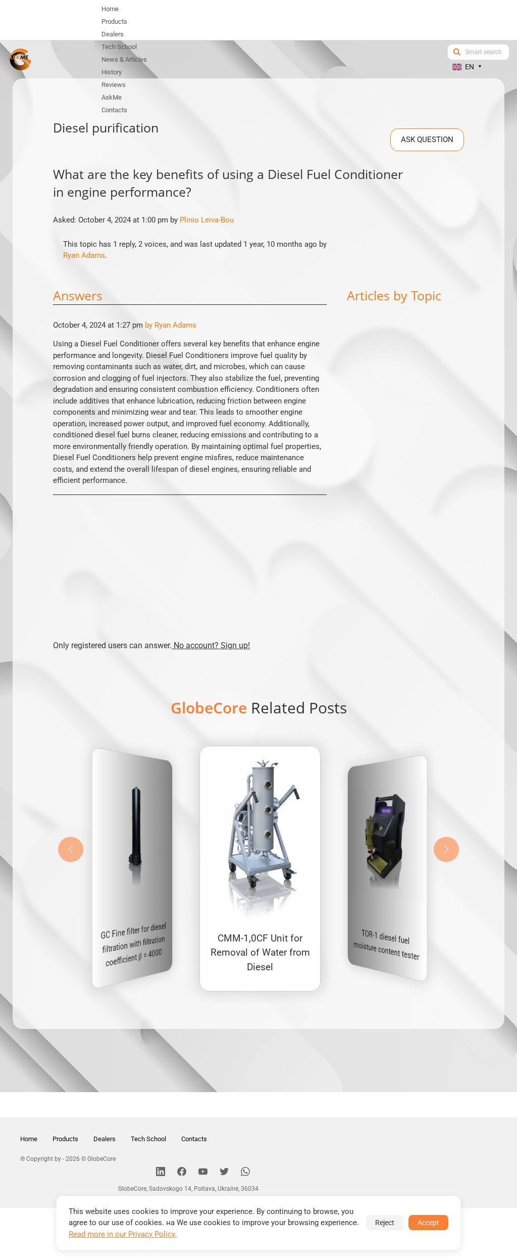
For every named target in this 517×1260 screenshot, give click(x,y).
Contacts (194, 1139)
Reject (384, 1223)
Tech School (148, 1139)
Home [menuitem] (110, 9)
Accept (428, 1223)
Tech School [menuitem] (119, 47)
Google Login (258, 449)
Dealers (104, 1139)
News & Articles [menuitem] (124, 59)
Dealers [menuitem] (112, 34)
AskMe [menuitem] (111, 97)
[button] (446, 849)
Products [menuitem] (114, 21)
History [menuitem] (111, 72)
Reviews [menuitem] (113, 84)
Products (65, 1139)
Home (28, 1139)
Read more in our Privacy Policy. (123, 1234)
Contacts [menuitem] (114, 110)
